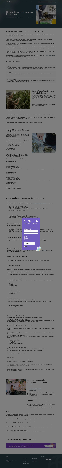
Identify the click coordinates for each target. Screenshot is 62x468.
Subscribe (25, 246)
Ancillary (25, 237)
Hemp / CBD (26, 238)
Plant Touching (26, 236)
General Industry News (27, 239)
